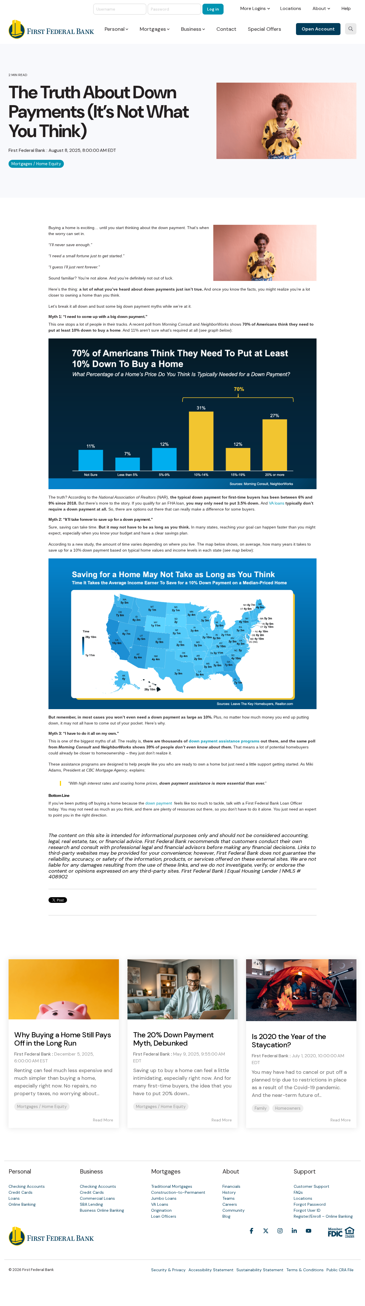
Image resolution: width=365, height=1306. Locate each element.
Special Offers (264, 29)
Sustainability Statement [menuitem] (259, 1269)
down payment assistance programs (224, 741)
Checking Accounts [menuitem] (27, 1186)
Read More (103, 1120)
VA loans (276, 503)
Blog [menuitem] (226, 1216)
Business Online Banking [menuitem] (102, 1210)
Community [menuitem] (233, 1210)
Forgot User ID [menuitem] (307, 1210)
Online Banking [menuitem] (22, 1204)
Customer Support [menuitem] (311, 1186)
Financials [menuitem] (231, 1186)
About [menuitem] (319, 8)
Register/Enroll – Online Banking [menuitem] (323, 1216)
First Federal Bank (27, 150)
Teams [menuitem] (228, 1198)
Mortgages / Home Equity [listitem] (42, 1106)
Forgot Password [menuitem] (310, 1204)
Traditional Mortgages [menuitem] (171, 1186)
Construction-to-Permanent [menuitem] (178, 1192)
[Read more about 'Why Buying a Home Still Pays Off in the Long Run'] (64, 989)
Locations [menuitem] (290, 8)
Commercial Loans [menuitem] (97, 1198)
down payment (158, 803)
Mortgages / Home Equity (36, 163)
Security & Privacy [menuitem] (168, 1269)
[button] (251, 1239)
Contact (226, 29)
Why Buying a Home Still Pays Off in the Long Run (62, 1039)
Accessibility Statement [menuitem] (211, 1269)
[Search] (350, 28)
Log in (213, 9)
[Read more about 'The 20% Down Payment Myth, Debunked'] (182, 989)
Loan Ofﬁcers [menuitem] (163, 1216)
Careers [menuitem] (229, 1204)
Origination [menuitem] (161, 1210)
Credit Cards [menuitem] (21, 1192)
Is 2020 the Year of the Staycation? (289, 1041)
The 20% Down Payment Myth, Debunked (173, 1039)
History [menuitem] (229, 1192)
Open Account (318, 29)
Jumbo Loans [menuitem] (164, 1198)
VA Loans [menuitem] (159, 1204)
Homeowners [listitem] (288, 1108)
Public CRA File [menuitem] (340, 1269)
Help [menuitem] (346, 8)
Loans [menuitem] (14, 1198)
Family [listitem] (261, 1108)
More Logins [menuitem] (253, 8)
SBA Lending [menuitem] (91, 1204)
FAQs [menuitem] (298, 1192)
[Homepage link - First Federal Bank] (51, 1242)
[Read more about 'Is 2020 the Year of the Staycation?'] (301, 990)
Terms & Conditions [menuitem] (305, 1269)
